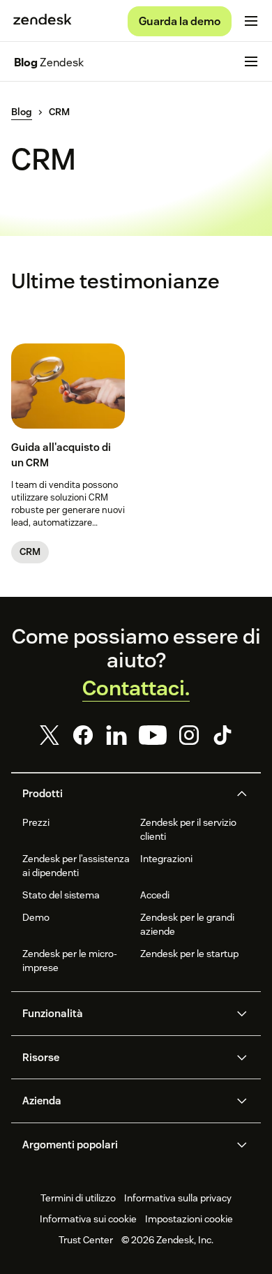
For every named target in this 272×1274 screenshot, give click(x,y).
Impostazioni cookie (189, 1219)
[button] (124, 793)
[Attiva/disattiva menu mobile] (251, 21)
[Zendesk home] (42, 21)
